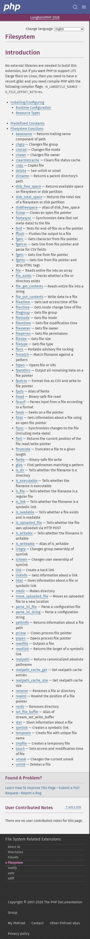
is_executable (27, 481)
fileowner (23, 328)
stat (19, 722)
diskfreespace (27, 207)
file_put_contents (29, 297)
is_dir (20, 470)
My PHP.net (16, 923)
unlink (20, 764)
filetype (22, 344)
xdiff (11, 878)
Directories (15, 852)
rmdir (20, 707)
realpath (22, 659)
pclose (21, 633)
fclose (20, 213)
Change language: (40, 29)
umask (21, 759)
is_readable (25, 512)
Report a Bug (31, 793)
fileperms (23, 333)
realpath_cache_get (31, 670)
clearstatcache (27, 160)
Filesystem (15, 863)
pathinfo (22, 622)
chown (21, 155)
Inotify (12, 868)
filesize (21, 339)
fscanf (20, 402)
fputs (20, 391)
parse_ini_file (26, 607)
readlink (22, 649)
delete (21, 171)
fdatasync (23, 218)
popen (21, 638)
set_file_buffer (27, 712)
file (18, 270)
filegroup (23, 312)
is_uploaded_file (29, 523)
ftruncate (23, 449)
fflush (20, 234)
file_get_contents (29, 286)
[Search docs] (75, 7)
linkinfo (21, 575)
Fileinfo (13, 857)
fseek (20, 412)
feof (19, 228)
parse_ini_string (28, 612)
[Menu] (84, 7)
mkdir (20, 591)
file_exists (23, 276)
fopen (20, 365)
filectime (23, 307)
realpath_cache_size (32, 680)
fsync (20, 428)
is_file (20, 491)
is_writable (24, 533)
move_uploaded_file (32, 596)
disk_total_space (29, 197)
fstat (19, 418)
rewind (21, 696)
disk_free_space (28, 186)
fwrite (20, 460)
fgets (19, 255)
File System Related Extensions (33, 839)
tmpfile (21, 743)
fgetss (20, 260)
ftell (19, 439)
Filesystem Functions (26, 129)
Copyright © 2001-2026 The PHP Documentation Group (45, 907)
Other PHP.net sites (65, 923)
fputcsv (21, 381)
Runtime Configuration (33, 108)
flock (19, 349)
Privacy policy (18, 934)
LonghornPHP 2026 (45, 17)
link (18, 570)
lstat (19, 580)
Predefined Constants (27, 123)
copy (19, 165)
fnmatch (22, 354)
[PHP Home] (12, 7)
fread (20, 397)
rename (22, 691)
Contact (37, 923)
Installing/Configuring (27, 102)
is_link (21, 502)
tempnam (23, 733)
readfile (22, 643)
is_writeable (25, 544)
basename (24, 134)
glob (19, 465)
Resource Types (28, 113)
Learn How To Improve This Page (30, 788)
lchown (21, 559)
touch (20, 749)
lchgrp (21, 549)
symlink (22, 728)
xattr (11, 873)
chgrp (20, 144)
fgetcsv (21, 244)
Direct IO (14, 847)
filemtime (23, 323)
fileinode (23, 318)
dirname (22, 176)
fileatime (23, 302)
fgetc (20, 239)
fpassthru (23, 370)
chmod (21, 150)
